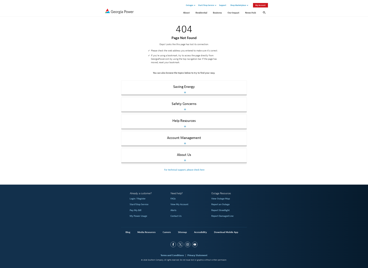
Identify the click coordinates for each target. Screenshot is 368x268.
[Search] (264, 12)
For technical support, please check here (184, 169)
